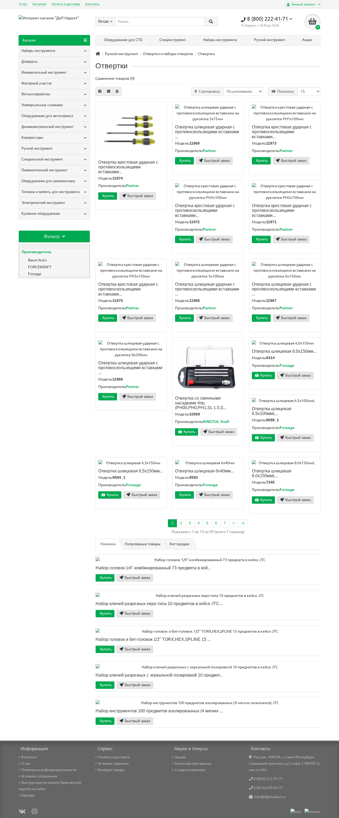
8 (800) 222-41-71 (268, 779)
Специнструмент (172, 40)
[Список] (108, 91)
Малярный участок (36, 83)
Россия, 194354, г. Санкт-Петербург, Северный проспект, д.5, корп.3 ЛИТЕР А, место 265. (284, 763)
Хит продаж (180, 544)
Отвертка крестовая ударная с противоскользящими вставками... (128, 167)
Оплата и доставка (66, 4)
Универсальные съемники (42, 105)
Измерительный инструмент (43, 72)
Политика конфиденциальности (48, 770)
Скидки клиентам (190, 770)
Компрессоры (32, 138)
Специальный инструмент (42, 159)
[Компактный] (117, 91)
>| (242, 523)
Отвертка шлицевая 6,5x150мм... (130, 470)
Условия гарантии (113, 763)
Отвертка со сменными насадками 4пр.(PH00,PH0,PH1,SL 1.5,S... (200, 403)
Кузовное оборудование (40, 214)
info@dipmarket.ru (269, 797)
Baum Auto (37, 260)
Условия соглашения (39, 776)
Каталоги (39, 4)
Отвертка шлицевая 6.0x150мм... (284, 351)
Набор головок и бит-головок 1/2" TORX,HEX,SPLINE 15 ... (153, 639)
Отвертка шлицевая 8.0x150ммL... (271, 473)
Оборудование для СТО (123, 40)
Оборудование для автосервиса (47, 116)
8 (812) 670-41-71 (268, 788)
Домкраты (29, 62)
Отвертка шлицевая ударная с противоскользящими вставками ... (207, 131)
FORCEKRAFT (39, 267)
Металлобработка (35, 94)
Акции (307, 40)
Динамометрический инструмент (47, 127)
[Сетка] (99, 91)
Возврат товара (111, 770)
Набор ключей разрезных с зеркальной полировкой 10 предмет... (159, 675)
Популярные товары (142, 544)
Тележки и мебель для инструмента (50, 192)
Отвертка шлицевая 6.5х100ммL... (271, 411)
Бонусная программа (193, 763)
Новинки (108, 544)
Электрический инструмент (43, 203)
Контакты (92, 4)
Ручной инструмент (269, 40)
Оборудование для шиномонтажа (48, 181)
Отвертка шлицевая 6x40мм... (204, 470)
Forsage (34, 274)
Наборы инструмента (220, 40)
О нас (23, 4)
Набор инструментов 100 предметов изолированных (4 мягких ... (159, 710)
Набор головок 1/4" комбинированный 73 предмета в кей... (153, 567)
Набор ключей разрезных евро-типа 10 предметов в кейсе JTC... (159, 603)
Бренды (28, 795)
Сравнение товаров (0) (115, 78)
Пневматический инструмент (44, 170)
